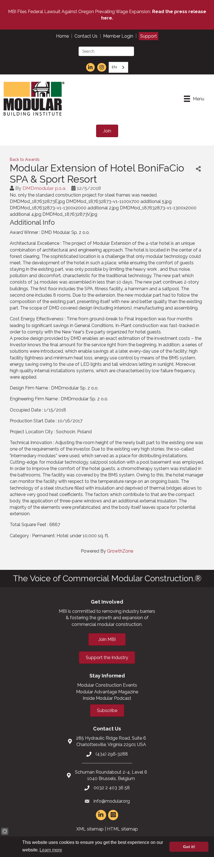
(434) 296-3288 (112, 754)
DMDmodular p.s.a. (44, 188)
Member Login (118, 36)
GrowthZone (120, 551)
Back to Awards (25, 159)
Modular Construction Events (107, 685)
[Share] (198, 169)
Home (62, 36)
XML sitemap (90, 829)
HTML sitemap (122, 829)
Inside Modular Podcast (107, 698)
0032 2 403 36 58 (112, 787)
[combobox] (118, 67)
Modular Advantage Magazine (107, 691)
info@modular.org (112, 801)
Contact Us (86, 36)
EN (114, 67)
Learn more (51, 850)
